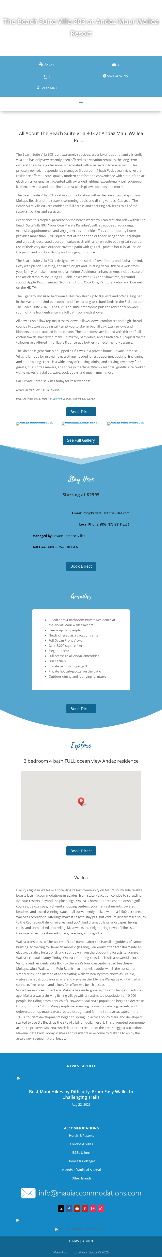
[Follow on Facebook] (69, 1208)
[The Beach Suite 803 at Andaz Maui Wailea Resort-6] (126, 422)
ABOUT (87, 1241)
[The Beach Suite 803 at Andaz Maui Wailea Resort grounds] (81, 422)
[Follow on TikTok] (101, 1208)
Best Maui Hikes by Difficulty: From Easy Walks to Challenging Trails (81, 1094)
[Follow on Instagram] (93, 1208)
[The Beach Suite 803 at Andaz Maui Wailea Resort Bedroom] (35, 422)
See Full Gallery (81, 440)
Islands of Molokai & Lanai (81, 1170)
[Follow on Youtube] (77, 1208)
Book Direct (81, 411)
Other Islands (81, 1178)
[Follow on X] (61, 1208)
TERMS (74, 1241)
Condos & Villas (81, 1144)
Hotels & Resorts (81, 1135)
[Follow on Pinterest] (85, 1208)
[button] (82, 801)
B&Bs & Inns (81, 1152)
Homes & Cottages (81, 1161)
